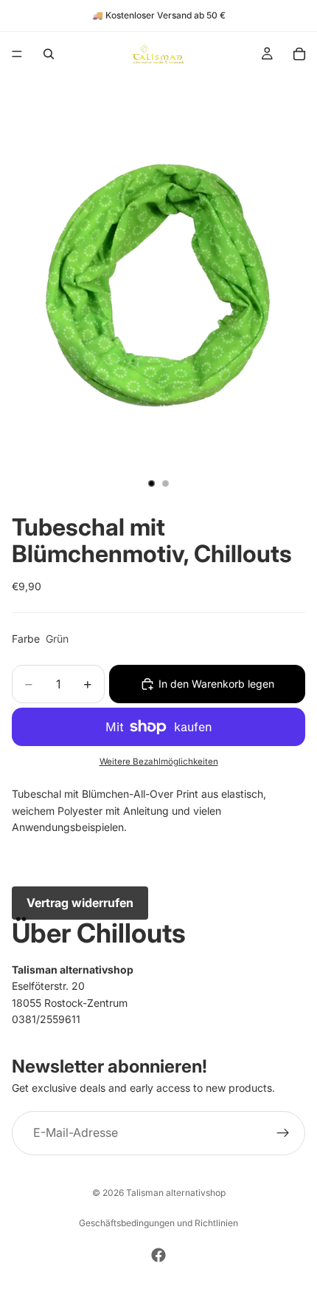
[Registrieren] (283, 1133)
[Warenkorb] (299, 54)
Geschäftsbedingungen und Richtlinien (158, 1222)
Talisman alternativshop (176, 1192)
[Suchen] (48, 54)
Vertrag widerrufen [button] (80, 902)
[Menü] (17, 54)
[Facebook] (158, 1255)
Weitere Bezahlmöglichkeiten (159, 761)
